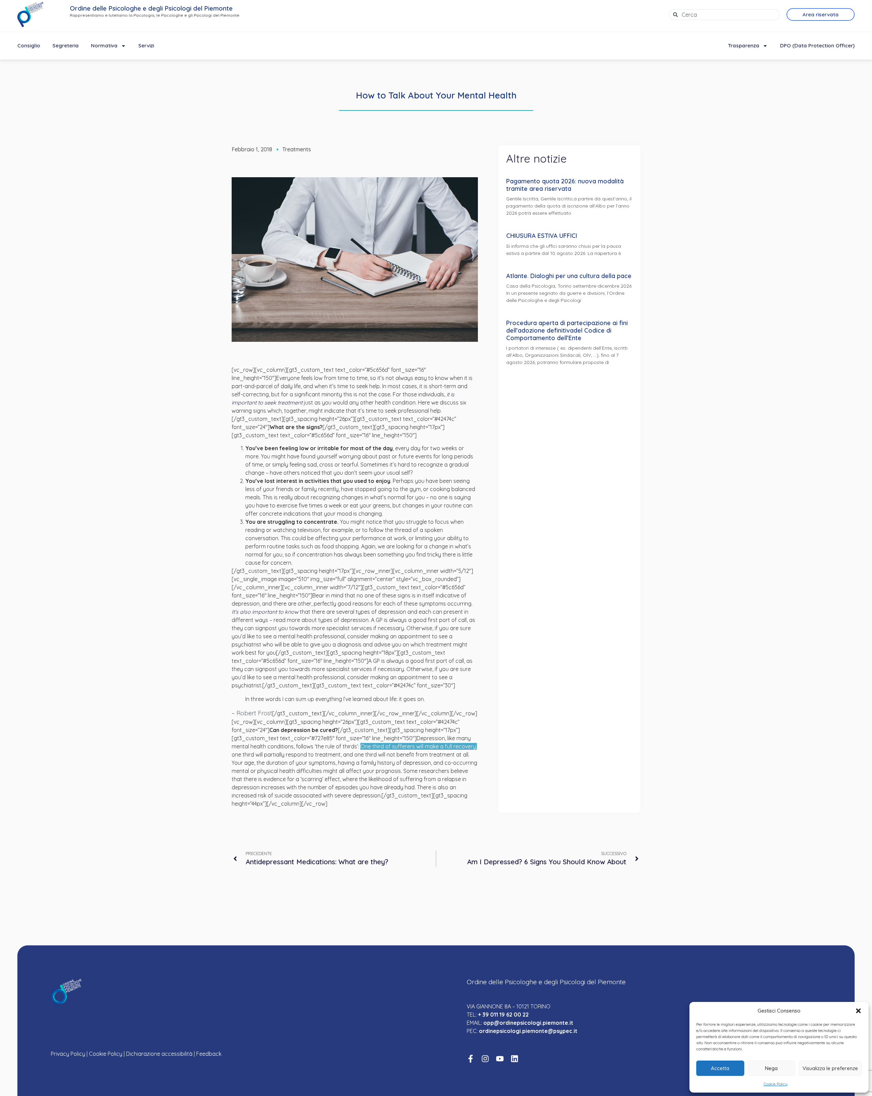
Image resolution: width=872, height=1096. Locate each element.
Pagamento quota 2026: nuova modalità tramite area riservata (565, 185)
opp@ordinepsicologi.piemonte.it (528, 1022)
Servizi (146, 45)
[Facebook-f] (470, 1059)
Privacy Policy (68, 1053)
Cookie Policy (776, 1083)
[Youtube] (500, 1059)
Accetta (720, 1068)
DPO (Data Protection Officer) (817, 45)
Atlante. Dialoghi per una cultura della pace (569, 276)
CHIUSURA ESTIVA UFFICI (541, 236)
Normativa (104, 45)
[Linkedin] (514, 1059)
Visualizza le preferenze (830, 1068)
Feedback (208, 1053)
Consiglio (28, 45)
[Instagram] (485, 1059)
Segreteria (65, 45)
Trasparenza (743, 45)
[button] (858, 1010)
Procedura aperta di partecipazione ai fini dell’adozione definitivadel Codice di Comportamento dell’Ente (567, 330)
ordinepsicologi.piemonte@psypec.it (528, 1031)
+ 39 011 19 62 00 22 (503, 1014)
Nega (771, 1068)
